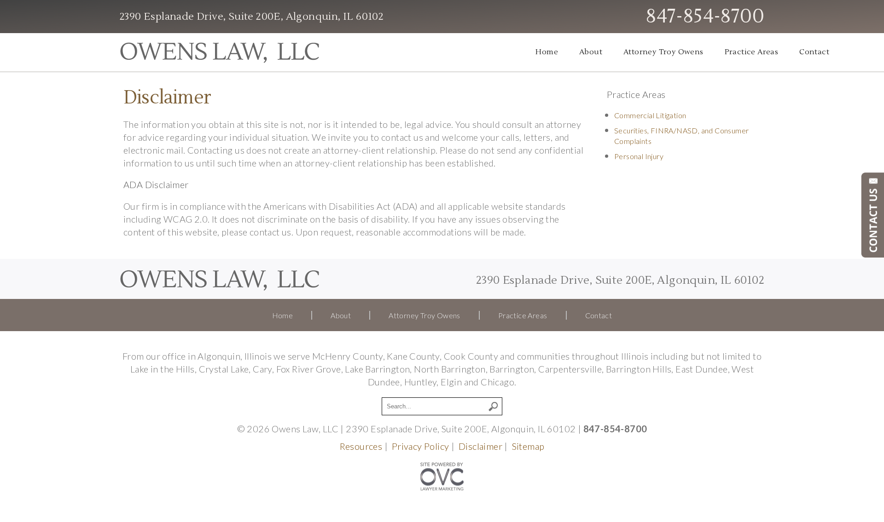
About (590, 52)
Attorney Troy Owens (663, 52)
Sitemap (528, 446)
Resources (361, 446)
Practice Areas (752, 52)
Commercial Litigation (650, 115)
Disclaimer (480, 446)
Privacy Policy (420, 446)
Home (546, 52)
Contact (814, 52)
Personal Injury (638, 156)
